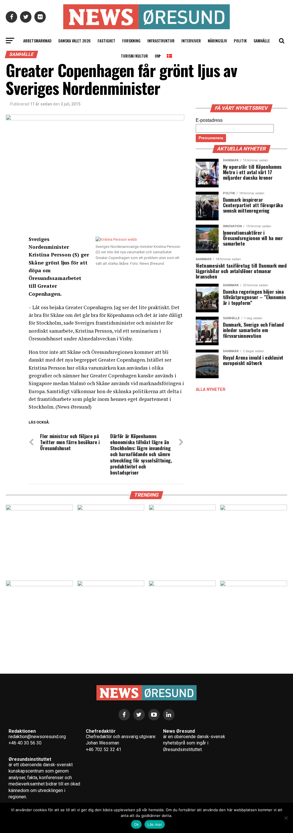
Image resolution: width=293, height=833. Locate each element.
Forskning (131, 41)
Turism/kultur (134, 56)
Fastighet (106, 41)
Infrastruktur (161, 41)
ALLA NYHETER (210, 389)
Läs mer (154, 824)
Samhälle (262, 41)
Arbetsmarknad (37, 41)
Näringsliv (217, 41)
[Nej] (286, 818)
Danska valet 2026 (74, 41)
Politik (240, 41)
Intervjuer (191, 41)
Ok (136, 824)
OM (157, 56)
